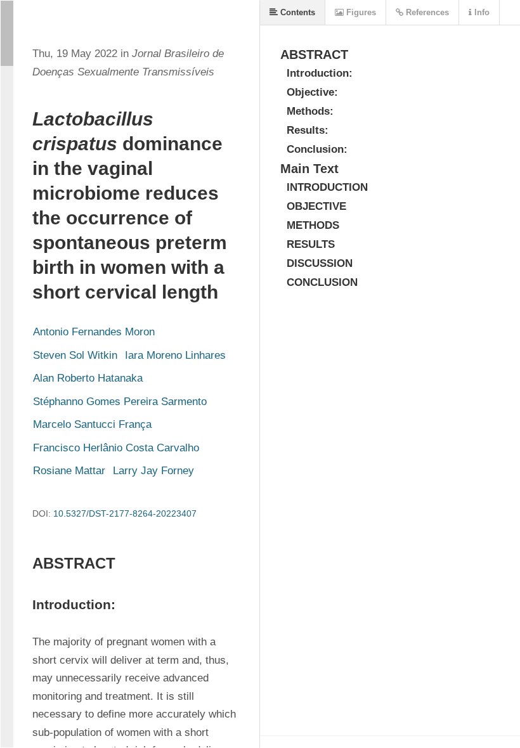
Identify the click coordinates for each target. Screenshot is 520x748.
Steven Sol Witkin (75, 355)
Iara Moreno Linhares (175, 355)
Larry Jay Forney (153, 471)
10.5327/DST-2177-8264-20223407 (125, 513)
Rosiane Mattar (69, 471)
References (426, 12)
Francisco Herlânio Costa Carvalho (116, 448)
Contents (296, 12)
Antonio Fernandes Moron (94, 332)
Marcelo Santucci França (92, 424)
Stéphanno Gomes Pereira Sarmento (120, 402)
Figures (360, 12)
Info (481, 12)
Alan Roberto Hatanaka (88, 378)
